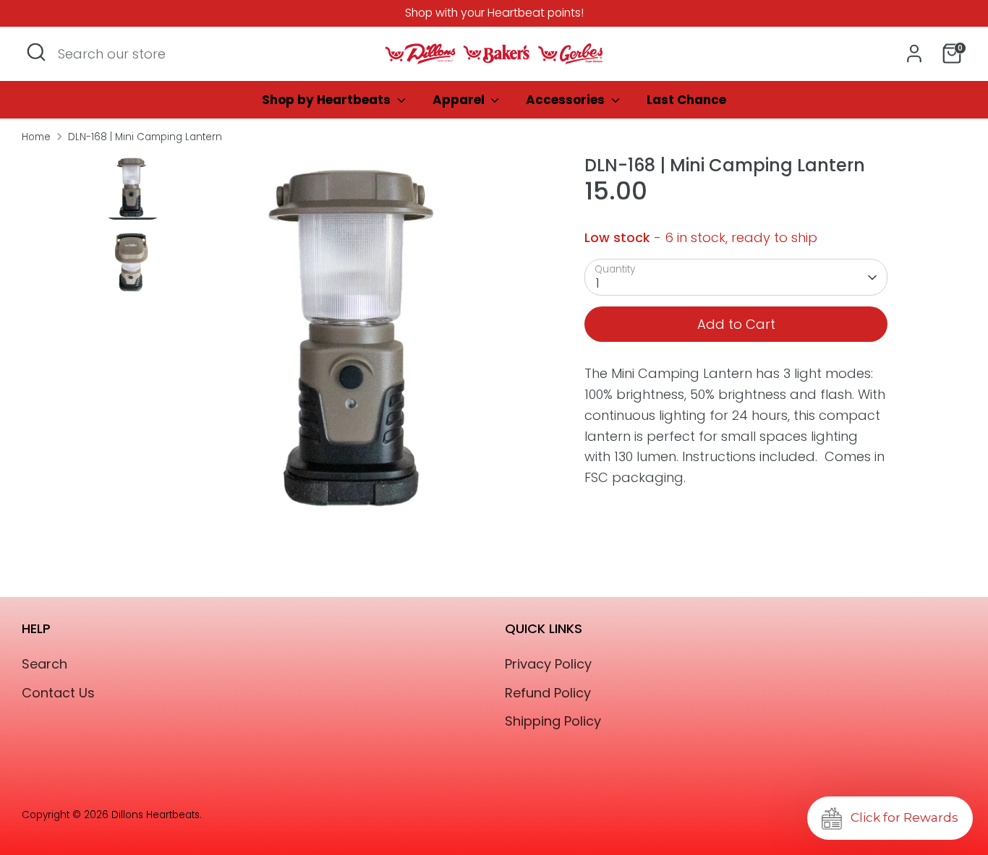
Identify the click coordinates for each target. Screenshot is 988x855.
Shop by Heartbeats (327, 99)
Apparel (460, 99)
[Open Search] (36, 52)
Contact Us (58, 693)
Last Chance (686, 99)
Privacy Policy (548, 664)
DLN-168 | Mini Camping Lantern (145, 137)
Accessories (567, 99)
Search (44, 664)
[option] (359, 343)
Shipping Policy (553, 721)
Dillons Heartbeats (155, 815)
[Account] (914, 53)
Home (36, 137)
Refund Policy (548, 693)
